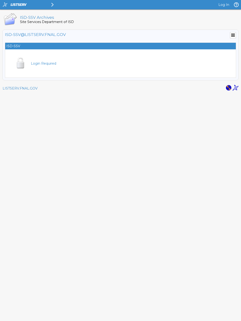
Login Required (43, 63)
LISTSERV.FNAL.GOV (20, 88)
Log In (223, 5)
